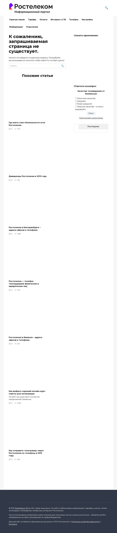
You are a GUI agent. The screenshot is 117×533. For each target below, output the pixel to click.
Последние (93, 126)
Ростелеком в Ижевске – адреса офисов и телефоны (25, 338)
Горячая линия (17, 20)
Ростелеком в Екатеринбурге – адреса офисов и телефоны (25, 228)
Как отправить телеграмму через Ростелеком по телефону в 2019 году (26, 453)
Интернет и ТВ (58, 20)
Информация (16, 27)
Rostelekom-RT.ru (23, 508)
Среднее (81, 101)
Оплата (43, 20)
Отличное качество (86, 98)
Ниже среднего (84, 104)
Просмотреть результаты (91, 118)
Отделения (32, 27)
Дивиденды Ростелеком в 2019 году (28, 176)
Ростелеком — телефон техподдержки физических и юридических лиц (24, 283)
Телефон (73, 20)
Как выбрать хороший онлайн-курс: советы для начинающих (27, 392)
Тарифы (32, 20)
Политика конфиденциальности (85, 522)
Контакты (13, 524)
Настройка (87, 20)
